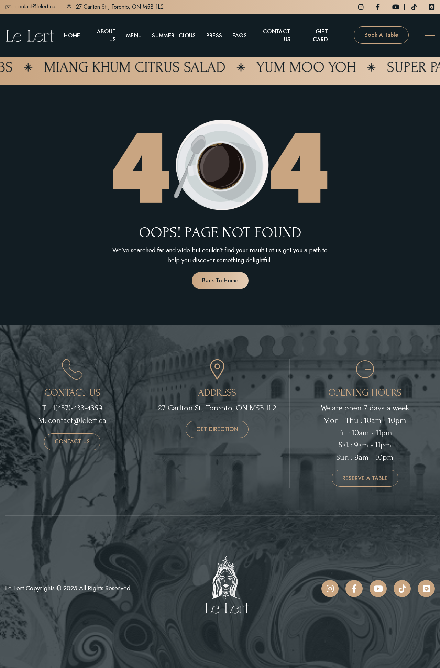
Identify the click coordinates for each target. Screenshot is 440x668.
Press (214, 36)
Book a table (381, 35)
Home (72, 36)
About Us (106, 35)
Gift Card (320, 35)
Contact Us (276, 35)
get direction (217, 429)
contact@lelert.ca (35, 6)
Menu (134, 36)
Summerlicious (174, 36)
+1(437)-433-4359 (75, 408)
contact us (72, 442)
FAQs (239, 36)
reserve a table (365, 478)
